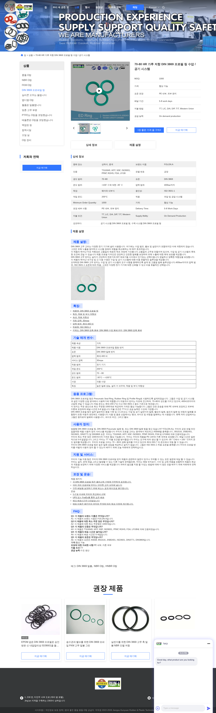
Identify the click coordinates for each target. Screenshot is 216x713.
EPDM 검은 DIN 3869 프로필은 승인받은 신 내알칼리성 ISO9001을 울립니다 (40, 644)
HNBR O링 (111, 566)
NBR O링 (99, 566)
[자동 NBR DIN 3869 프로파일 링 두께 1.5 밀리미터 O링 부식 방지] (175, 619)
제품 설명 (135, 144)
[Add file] (158, 708)
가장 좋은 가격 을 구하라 (149, 130)
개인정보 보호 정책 (54, 710)
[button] (25, 626)
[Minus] (208, 643)
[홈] (24, 7)
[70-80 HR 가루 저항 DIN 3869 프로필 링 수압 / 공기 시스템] (100, 91)
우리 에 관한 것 (61, 7)
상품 (76, 7)
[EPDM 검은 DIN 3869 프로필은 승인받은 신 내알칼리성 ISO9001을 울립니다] (40, 619)
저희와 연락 (115, 7)
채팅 (135, 7)
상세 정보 (91, 144)
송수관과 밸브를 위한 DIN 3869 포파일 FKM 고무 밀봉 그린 (85, 644)
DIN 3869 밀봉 (84, 566)
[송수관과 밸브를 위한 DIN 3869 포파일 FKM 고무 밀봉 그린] (85, 619)
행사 (87, 7)
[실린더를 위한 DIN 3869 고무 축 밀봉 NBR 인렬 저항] (130, 619)
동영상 (99, 7)
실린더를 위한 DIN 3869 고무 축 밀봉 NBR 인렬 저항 (129, 644)
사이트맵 (39, 710)
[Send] (208, 708)
